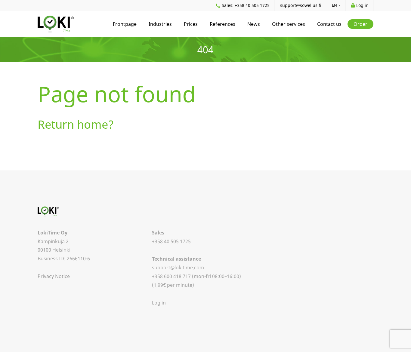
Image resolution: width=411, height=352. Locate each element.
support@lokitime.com (178, 267)
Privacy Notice (54, 276)
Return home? (76, 124)
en (335, 5)
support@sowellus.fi (300, 5)
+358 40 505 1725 (246, 5)
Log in (362, 5)
